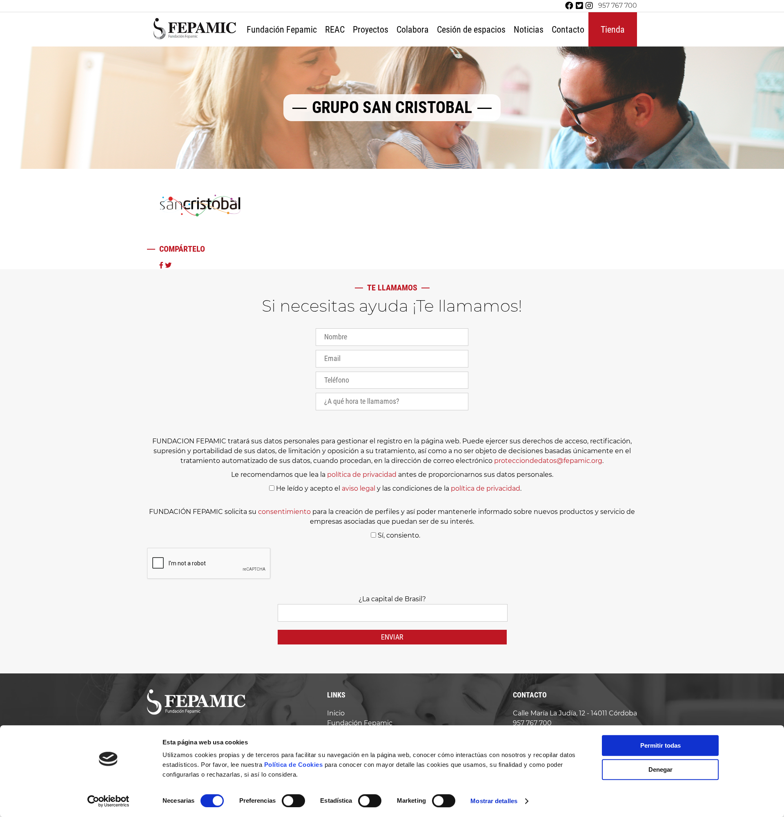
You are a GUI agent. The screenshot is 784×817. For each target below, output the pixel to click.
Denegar (660, 769)
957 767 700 (617, 5)
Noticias (528, 29)
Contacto (568, 29)
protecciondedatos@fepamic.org (548, 461)
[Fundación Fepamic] (195, 38)
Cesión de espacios (471, 29)
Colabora (412, 29)
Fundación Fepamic (282, 29)
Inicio (336, 713)
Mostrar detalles (493, 800)
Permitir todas (660, 745)
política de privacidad (361, 474)
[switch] (293, 800)
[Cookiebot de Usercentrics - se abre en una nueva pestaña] (108, 801)
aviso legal (358, 488)
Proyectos (370, 29)
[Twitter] (579, 6)
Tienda (613, 29)
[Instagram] (589, 6)
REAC (335, 29)
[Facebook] (569, 6)
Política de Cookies (293, 764)
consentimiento (284, 512)
